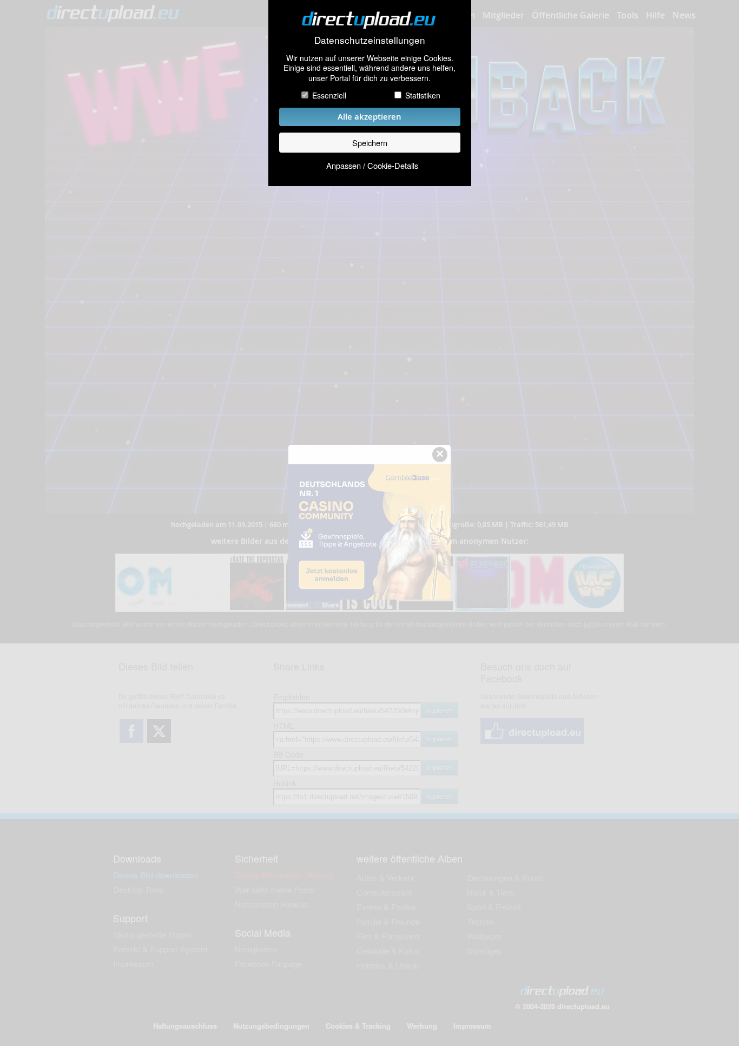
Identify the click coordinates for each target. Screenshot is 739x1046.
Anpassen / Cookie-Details (372, 165)
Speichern (369, 142)
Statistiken (422, 95)
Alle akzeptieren (369, 116)
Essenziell (329, 95)
